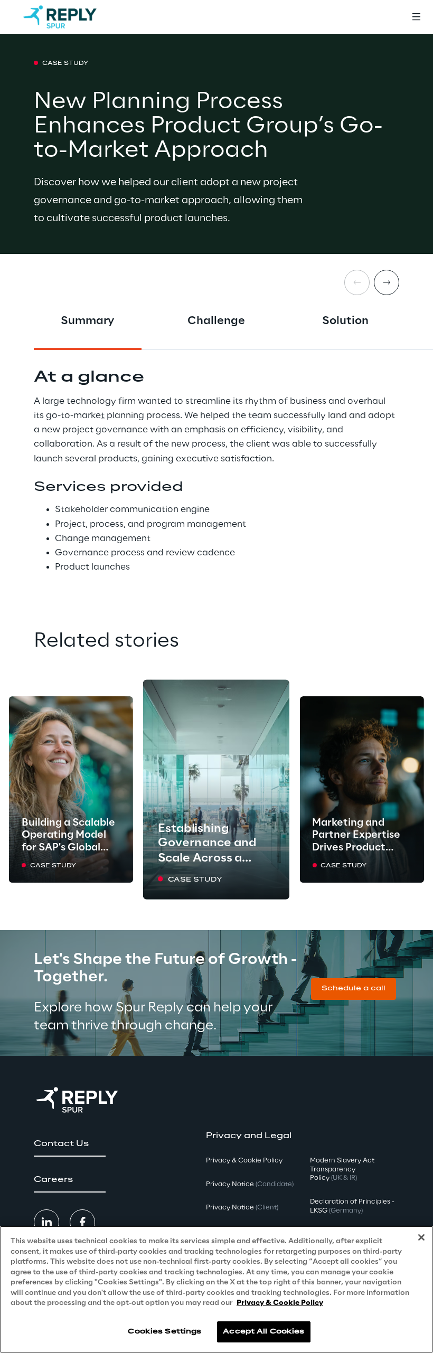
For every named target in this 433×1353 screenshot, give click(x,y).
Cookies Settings (164, 1331)
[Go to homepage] (60, 17)
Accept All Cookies (263, 1331)
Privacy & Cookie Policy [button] (244, 1160)
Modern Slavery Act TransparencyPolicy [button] (342, 1169)
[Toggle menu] (416, 17)
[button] (353, 989)
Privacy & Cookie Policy (280, 1303)
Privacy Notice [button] (250, 1184)
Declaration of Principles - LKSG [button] (352, 1206)
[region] (216, 1289)
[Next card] (386, 282)
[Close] (421, 1237)
